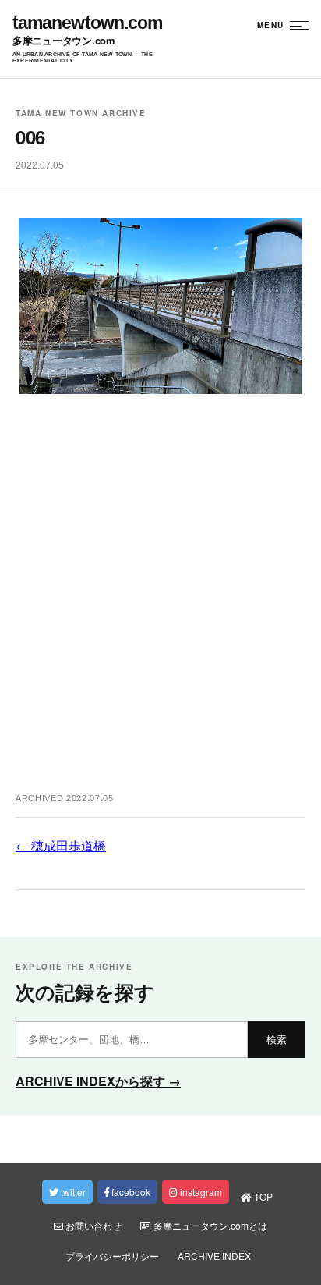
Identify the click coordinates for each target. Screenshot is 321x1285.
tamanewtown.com (87, 23)
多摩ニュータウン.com (63, 41)
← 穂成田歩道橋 (61, 845)
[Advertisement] (160, 601)
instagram (200, 1191)
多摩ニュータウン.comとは (209, 1225)
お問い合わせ (92, 1225)
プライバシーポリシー (112, 1255)
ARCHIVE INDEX (214, 1255)
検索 (276, 1039)
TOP (262, 1196)
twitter (72, 1191)
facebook (129, 1191)
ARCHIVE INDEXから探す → (98, 1081)
